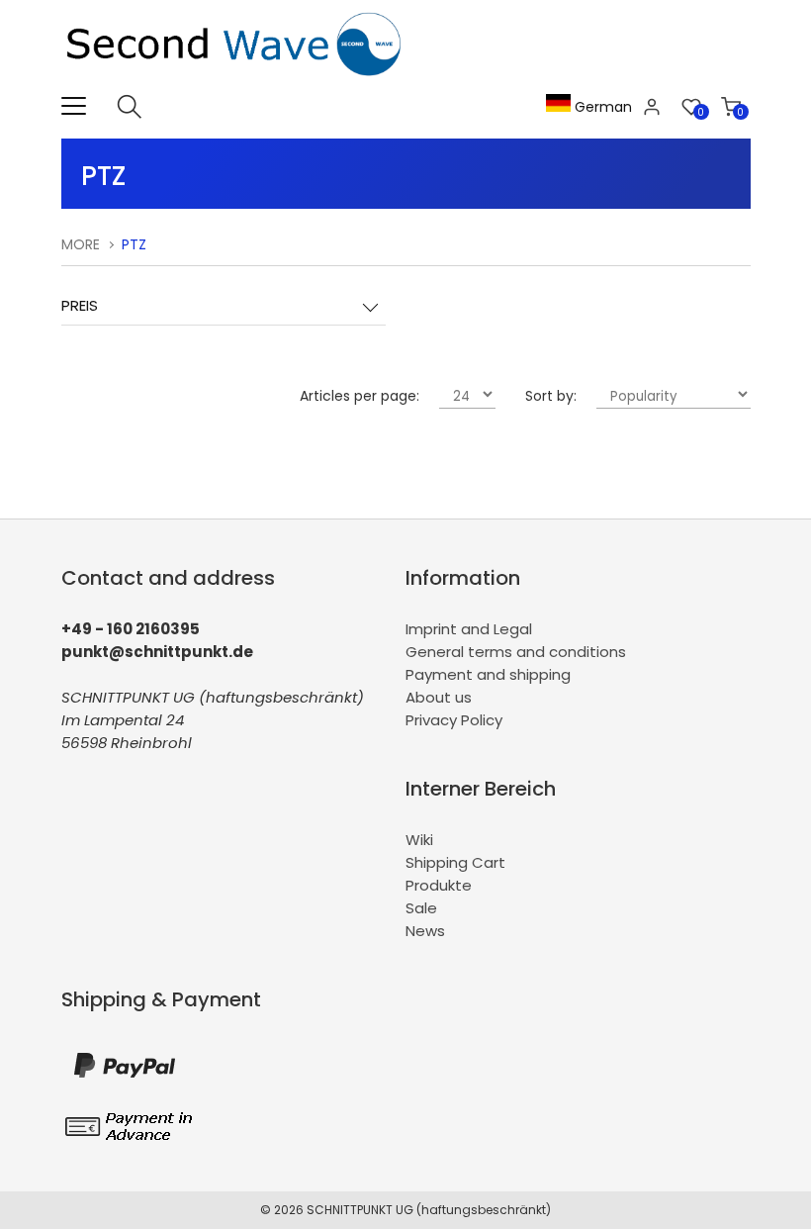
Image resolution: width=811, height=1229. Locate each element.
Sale (421, 908)
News (425, 930)
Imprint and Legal (469, 628)
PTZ (134, 244)
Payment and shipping (488, 674)
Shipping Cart (455, 862)
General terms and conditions (516, 651)
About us (439, 697)
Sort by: (551, 396)
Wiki (419, 839)
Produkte (439, 885)
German (601, 107)
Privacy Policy (454, 719)
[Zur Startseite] (238, 82)
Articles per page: (359, 396)
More (80, 244)
